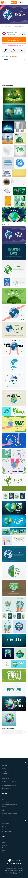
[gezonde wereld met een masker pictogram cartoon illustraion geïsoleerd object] (6, 478)
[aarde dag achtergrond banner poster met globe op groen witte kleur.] (13, 569)
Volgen (23, 34)
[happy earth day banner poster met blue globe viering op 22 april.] (13, 448)
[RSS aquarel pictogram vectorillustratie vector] (8, 198)
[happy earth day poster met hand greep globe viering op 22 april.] (13, 414)
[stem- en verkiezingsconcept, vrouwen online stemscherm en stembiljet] (18, 197)
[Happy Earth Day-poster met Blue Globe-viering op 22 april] (13, 397)
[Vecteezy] (2, 2)
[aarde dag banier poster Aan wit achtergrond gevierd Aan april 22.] (9, 810)
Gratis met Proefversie (14, 39)
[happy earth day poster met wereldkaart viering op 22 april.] (13, 363)
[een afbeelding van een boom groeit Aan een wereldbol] (8, 800)
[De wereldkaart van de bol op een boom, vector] (8, 175)
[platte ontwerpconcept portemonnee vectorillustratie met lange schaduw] (21, 209)
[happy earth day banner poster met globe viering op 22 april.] (13, 465)
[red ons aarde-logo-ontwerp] (18, 798)
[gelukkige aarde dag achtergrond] (13, 271)
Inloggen (21, 2)
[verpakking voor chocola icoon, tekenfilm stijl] (8, 246)
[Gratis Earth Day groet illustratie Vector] (13, 112)
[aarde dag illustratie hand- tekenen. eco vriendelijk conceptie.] (13, 501)
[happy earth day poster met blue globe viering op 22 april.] (13, 291)
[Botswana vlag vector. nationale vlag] (8, 187)
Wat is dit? (15, 56)
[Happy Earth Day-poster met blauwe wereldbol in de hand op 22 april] (13, 380)
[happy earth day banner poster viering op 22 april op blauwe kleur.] (13, 309)
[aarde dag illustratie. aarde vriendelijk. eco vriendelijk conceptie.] (9, 539)
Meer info (6, 58)
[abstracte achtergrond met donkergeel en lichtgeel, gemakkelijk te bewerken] (9, 209)
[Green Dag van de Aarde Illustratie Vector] (13, 95)
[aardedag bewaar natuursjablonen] (8, 258)
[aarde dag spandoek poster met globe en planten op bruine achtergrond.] (13, 693)
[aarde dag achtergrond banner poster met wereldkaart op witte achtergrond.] (9, 645)
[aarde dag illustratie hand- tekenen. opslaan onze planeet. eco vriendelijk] (13, 553)
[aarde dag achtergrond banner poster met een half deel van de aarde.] (13, 676)
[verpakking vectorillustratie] (7, 162)
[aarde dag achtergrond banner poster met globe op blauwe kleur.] (13, 659)
